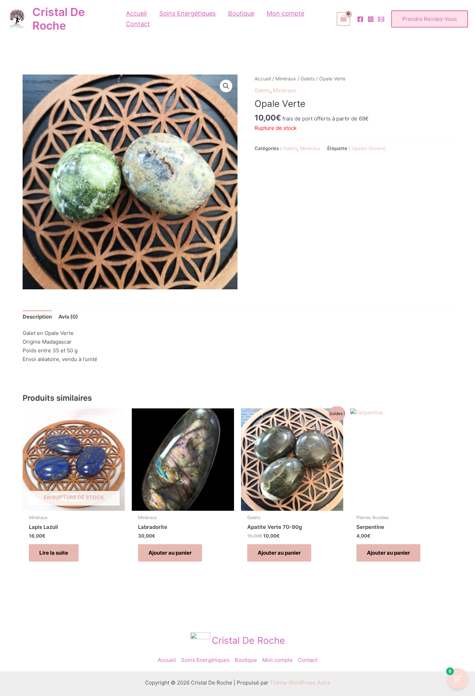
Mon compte (277, 660)
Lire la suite (53, 552)
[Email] (381, 19)
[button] (429, 19)
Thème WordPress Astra (300, 682)
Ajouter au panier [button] (170, 552)
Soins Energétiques (205, 660)
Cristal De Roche (58, 18)
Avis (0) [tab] (68, 316)
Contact (307, 660)
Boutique (246, 660)
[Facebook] (360, 19)
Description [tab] (37, 316)
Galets (307, 78)
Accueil (263, 78)
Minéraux (285, 78)
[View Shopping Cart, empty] (344, 19)
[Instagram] (371, 19)
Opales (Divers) (369, 148)
